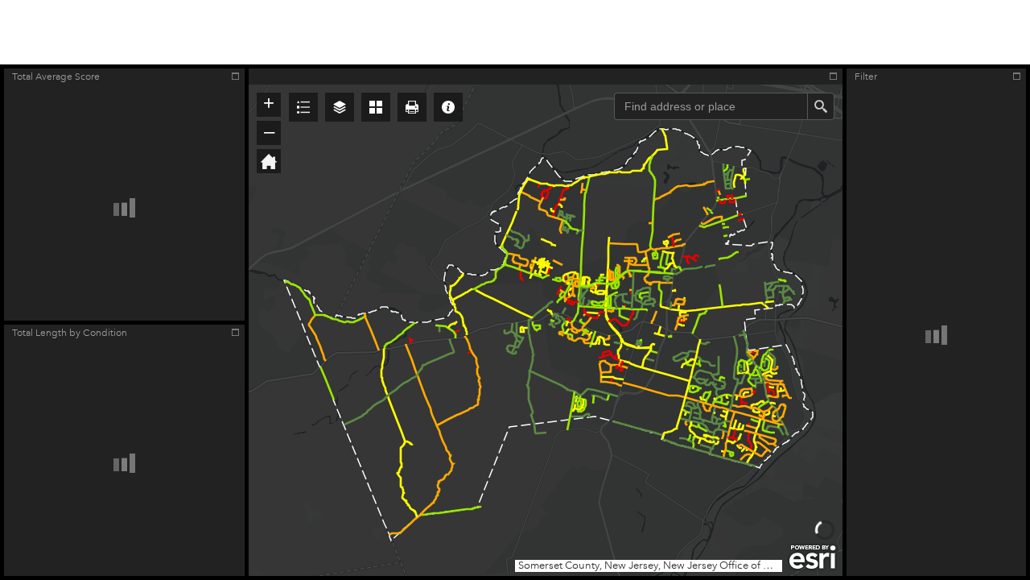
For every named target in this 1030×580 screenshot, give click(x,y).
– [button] (269, 131)
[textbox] (710, 106)
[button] (303, 107)
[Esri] (812, 557)
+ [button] (268, 103)
